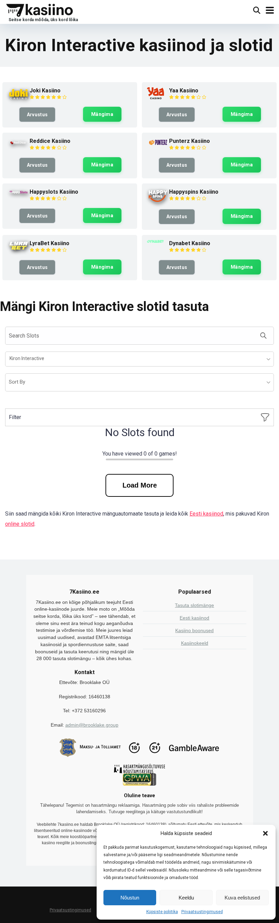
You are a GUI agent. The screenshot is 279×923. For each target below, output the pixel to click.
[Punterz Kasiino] (158, 145)
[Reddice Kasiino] (18, 146)
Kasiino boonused (194, 630)
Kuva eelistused (242, 897)
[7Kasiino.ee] (41, 11)
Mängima (102, 114)
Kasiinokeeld (194, 643)
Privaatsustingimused (202, 911)
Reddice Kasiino (50, 141)
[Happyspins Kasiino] (158, 201)
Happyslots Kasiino (54, 192)
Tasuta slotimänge (194, 605)
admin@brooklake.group (91, 725)
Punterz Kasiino (189, 141)
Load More (139, 485)
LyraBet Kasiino (49, 243)
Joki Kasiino (45, 90)
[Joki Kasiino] (18, 99)
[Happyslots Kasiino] (18, 194)
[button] (265, 833)
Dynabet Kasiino (189, 243)
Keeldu (186, 897)
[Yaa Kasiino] (155, 97)
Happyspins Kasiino (193, 192)
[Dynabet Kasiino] (155, 241)
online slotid (19, 524)
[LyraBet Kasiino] (18, 250)
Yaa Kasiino (183, 90)
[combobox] (139, 359)
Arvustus (37, 114)
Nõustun (129, 897)
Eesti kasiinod (206, 513)
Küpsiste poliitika (162, 911)
